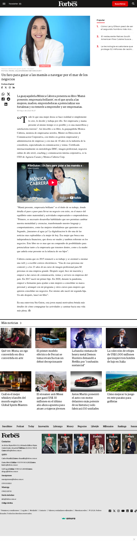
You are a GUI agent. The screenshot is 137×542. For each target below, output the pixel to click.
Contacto (42, 510)
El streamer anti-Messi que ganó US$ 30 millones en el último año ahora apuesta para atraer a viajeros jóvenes (51, 401)
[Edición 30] (65, 444)
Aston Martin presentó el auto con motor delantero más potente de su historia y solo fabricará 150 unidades (85, 401)
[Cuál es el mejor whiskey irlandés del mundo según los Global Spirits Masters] (15, 381)
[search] (133, 3)
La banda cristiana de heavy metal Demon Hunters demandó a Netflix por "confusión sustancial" (85, 358)
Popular (101, 20)
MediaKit (33, 510)
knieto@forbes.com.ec (10, 465)
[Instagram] (118, 511)
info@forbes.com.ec (14, 451)
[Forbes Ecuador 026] (129, 444)
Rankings (122, 426)
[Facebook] (3, 99)
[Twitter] (8, 94)
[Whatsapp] (3, 94)
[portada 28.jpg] (97, 444)
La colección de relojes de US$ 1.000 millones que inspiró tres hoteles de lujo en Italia (121, 356)
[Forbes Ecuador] (68, 3)
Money (70, 426)
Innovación (43, 426)
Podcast (20, 426)
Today (31, 426)
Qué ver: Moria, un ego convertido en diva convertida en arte (14, 355)
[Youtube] (123, 511)
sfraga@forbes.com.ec (10, 471)
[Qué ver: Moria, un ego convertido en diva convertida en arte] (15, 338)
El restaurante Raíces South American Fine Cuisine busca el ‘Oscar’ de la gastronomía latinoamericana (117, 38)
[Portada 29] (81, 444)
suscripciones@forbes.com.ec (12, 479)
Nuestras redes (81, 510)
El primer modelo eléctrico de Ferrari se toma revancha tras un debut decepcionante (50, 356)
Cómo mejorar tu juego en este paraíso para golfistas (120, 398)
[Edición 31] (49, 444)
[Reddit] (8, 99)
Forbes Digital (7, 84)
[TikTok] (136, 511)
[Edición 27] (113, 444)
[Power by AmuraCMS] (68, 518)
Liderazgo (57, 426)
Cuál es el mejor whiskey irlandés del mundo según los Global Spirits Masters (14, 399)
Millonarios (108, 426)
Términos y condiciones (10, 510)
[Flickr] (131, 511)
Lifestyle (95, 426)
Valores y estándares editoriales (60, 510)
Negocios (82, 426)
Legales (24, 510)
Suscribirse (120, 4)
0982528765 (7, 491)
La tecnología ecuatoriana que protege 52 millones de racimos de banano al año (117, 48)
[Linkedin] (5, 104)
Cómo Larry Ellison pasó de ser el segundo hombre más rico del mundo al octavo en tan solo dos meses (117, 28)
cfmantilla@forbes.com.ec (27, 458)
